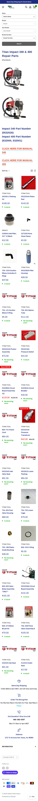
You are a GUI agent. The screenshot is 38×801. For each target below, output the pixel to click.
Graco (5, 230)
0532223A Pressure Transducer (25, 432)
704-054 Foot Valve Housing (7, 511)
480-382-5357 (19, 720)
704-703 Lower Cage (27, 511)
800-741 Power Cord (8, 431)
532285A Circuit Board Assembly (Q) (8, 390)
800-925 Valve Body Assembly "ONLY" (8, 589)
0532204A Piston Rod (28, 198)
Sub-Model (5, 27)
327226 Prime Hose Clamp (26, 235)
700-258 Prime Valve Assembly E (28, 627)
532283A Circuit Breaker (27, 389)
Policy (19, 706)
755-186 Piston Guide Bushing (8, 548)
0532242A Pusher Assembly (9, 350)
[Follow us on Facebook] (3, 768)
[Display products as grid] (32, 171)
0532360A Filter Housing (27, 272)
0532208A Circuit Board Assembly (28, 587)
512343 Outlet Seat (26, 664)
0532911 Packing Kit (9, 198)
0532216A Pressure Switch (27, 350)
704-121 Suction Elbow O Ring (8, 311)
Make (4, 13)
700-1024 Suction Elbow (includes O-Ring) (9, 273)
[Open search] (26, 7)
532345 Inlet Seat (9, 663)
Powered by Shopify (9, 796)
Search (19, 43)
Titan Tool (6, 193)
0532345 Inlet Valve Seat (7, 472)
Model (4, 20)
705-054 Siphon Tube (27, 311)
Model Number (6, 35)
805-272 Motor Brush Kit (8, 627)
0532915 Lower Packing (27, 472)
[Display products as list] (35, 171)
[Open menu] (3, 7)
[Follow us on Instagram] (7, 768)
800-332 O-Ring (27, 547)
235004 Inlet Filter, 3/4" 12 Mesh (9, 235)
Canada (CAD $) (8, 757)
